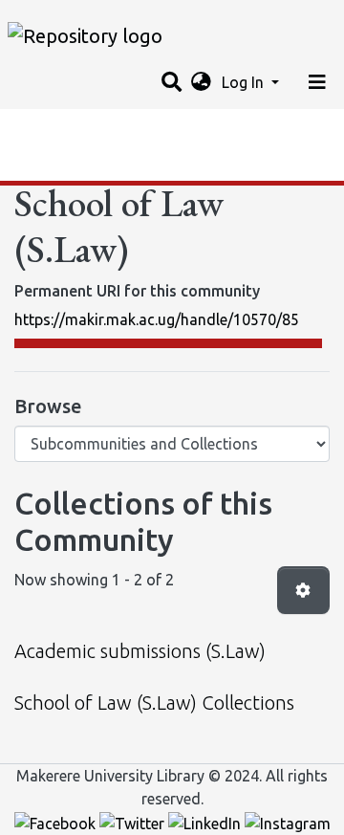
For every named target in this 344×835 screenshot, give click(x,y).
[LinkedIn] (206, 821)
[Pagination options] (303, 590)
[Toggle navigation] (317, 82)
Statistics (47, 129)
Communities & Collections (109, 167)
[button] (201, 82)
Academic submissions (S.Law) (140, 651)
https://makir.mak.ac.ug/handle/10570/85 (156, 319)
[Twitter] (133, 821)
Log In (245, 82)
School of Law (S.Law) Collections (154, 703)
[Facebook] (56, 821)
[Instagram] (288, 821)
